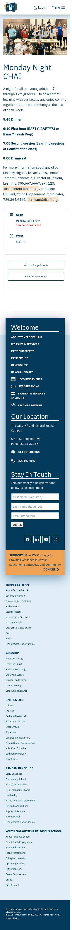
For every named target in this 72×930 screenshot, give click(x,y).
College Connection (16, 858)
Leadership (12, 795)
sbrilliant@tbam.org (43, 199)
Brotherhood (12, 726)
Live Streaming (28, 386)
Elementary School (16, 779)
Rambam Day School (20, 768)
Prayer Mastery (14, 868)
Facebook (27, 542)
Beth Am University (16, 753)
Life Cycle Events (15, 674)
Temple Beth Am (17, 584)
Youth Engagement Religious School (34, 831)
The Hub (10, 710)
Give (8, 633)
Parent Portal (13, 816)
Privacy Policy (12, 918)
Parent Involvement (16, 874)
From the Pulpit (14, 663)
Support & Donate (15, 811)
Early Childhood (14, 773)
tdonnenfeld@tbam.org (21, 188)
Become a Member (30, 405)
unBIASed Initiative (16, 748)
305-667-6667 (26, 460)
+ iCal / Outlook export (36, 276)
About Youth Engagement (19, 841)
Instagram (55, 542)
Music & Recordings (16, 669)
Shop (8, 638)
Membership (19, 358)
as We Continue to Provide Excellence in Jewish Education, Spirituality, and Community (35, 562)
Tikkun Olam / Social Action (20, 742)
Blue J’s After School (17, 784)
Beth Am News (13, 606)
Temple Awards (14, 622)
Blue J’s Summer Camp (18, 789)
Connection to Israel (16, 679)
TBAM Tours (12, 758)
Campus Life (19, 365)
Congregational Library (18, 737)
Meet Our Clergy (22, 351)
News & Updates (22, 372)
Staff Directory (13, 611)
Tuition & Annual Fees (17, 805)
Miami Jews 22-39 (15, 721)
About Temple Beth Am (26, 337)
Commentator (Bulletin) (18, 601)
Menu (56, 7)
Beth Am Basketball (16, 716)
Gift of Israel (12, 884)
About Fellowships (15, 847)
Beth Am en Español (16, 690)
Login (42, 7)
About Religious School (18, 836)
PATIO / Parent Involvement (20, 800)
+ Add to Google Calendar (36, 265)
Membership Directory (18, 617)
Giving (9, 879)
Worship (12, 653)
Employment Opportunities (20, 643)
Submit (17, 524)
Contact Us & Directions (18, 627)
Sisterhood (11, 732)
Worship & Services (25, 344)
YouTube (46, 542)
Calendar (10, 705)
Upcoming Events (30, 379)
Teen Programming (15, 852)
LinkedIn (37, 542)
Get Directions (29, 452)
